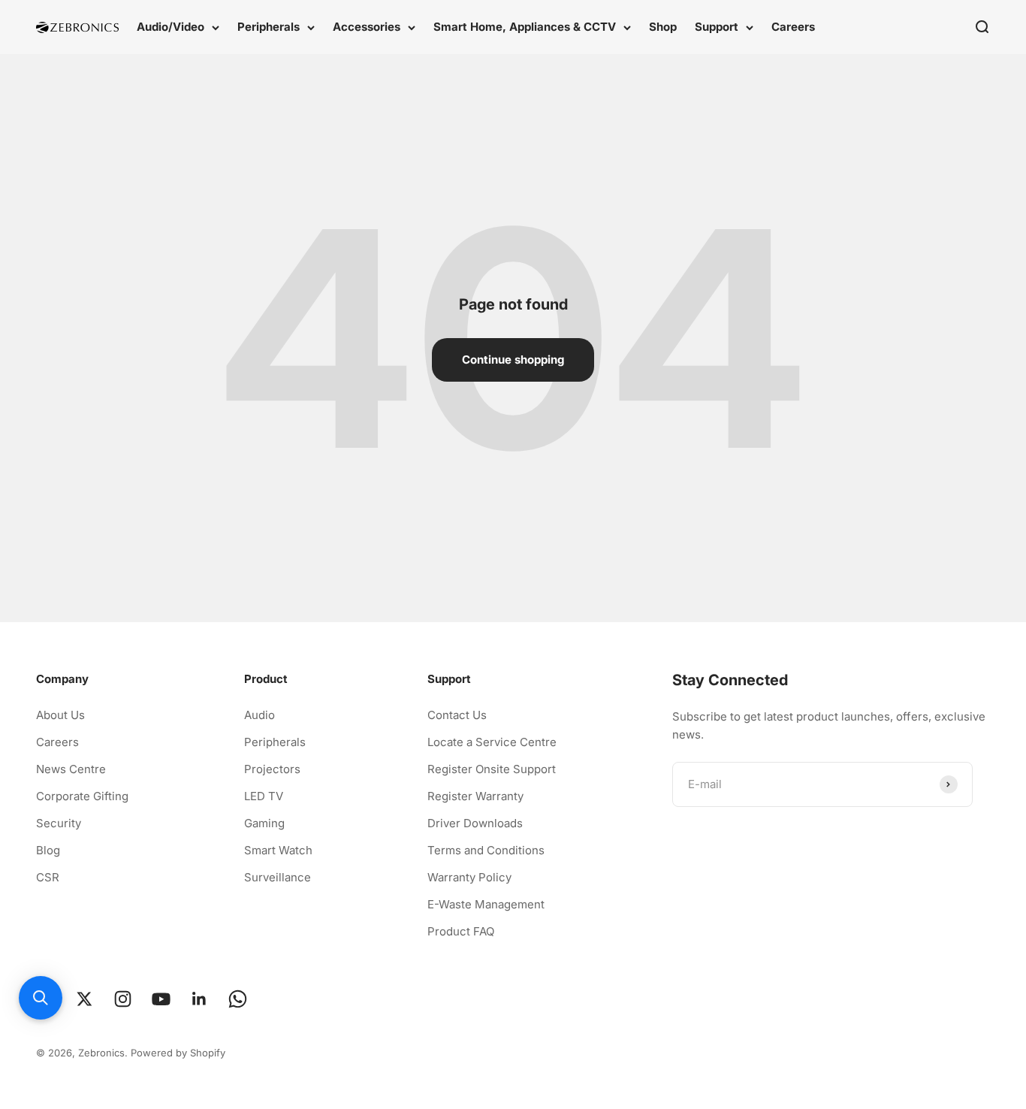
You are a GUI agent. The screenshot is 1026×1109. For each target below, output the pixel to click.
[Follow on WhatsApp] (238, 999)
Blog (48, 850)
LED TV (263, 796)
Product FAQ (460, 931)
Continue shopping (513, 359)
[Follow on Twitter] (84, 999)
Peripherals (268, 27)
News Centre (71, 769)
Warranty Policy (469, 877)
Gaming (264, 823)
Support (716, 27)
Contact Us (457, 715)
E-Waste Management (486, 904)
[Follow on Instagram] (123, 999)
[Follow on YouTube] (161, 999)
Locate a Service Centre (492, 742)
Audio (259, 715)
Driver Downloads (475, 823)
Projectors (272, 769)
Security (58, 823)
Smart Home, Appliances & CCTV (524, 27)
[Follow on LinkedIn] (199, 999)
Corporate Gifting (82, 796)
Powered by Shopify (178, 1053)
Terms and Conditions (486, 850)
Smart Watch (278, 850)
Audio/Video (170, 27)
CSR (47, 877)
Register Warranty (475, 796)
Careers (793, 27)
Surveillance (277, 877)
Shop (663, 27)
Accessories (366, 27)
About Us (60, 715)
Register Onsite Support (491, 769)
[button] (40, 998)
